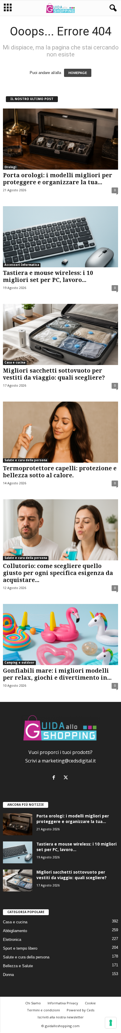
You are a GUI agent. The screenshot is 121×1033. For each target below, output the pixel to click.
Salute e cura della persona (25, 460)
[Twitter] (66, 778)
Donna (8, 974)
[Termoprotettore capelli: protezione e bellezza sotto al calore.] (60, 432)
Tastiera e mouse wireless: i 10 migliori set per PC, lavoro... (48, 276)
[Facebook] (55, 778)
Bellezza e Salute (18, 966)
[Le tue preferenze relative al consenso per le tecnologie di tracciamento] (110, 1022)
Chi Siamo (33, 1003)
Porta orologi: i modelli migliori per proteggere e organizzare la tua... (57, 179)
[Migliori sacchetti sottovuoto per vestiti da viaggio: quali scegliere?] (60, 334)
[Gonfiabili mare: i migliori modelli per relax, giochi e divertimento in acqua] (60, 634)
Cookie (90, 1003)
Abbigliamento (15, 931)
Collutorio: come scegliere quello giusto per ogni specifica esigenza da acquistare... (58, 573)
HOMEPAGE (77, 73)
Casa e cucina (14, 362)
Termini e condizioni (43, 1010)
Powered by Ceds (80, 1010)
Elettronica (12, 939)
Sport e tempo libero (20, 948)
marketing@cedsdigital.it (69, 760)
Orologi (10, 167)
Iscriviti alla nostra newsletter (61, 1017)
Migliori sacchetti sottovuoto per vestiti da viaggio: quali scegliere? (54, 374)
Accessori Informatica (21, 264)
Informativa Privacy (63, 1003)
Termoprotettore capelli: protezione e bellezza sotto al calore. (60, 472)
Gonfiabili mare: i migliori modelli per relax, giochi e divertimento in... (57, 674)
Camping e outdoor (19, 662)
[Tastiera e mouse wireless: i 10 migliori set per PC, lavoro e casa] (60, 236)
